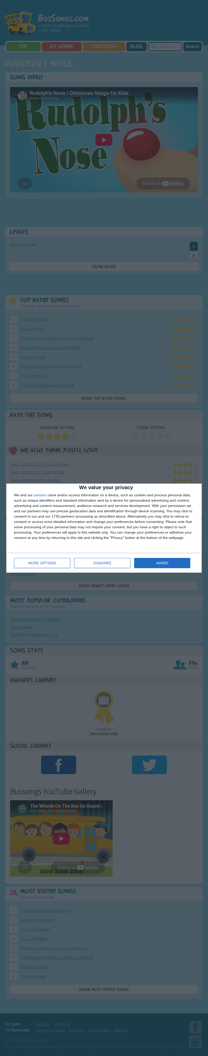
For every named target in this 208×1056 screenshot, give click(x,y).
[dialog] (104, 528)
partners (40, 495)
